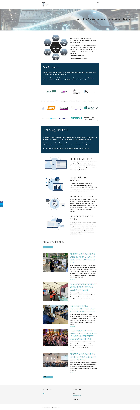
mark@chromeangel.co (77, 395)
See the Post (72, 279)
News (98, 2)
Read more (72, 349)
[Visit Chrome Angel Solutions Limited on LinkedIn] (43, 393)
